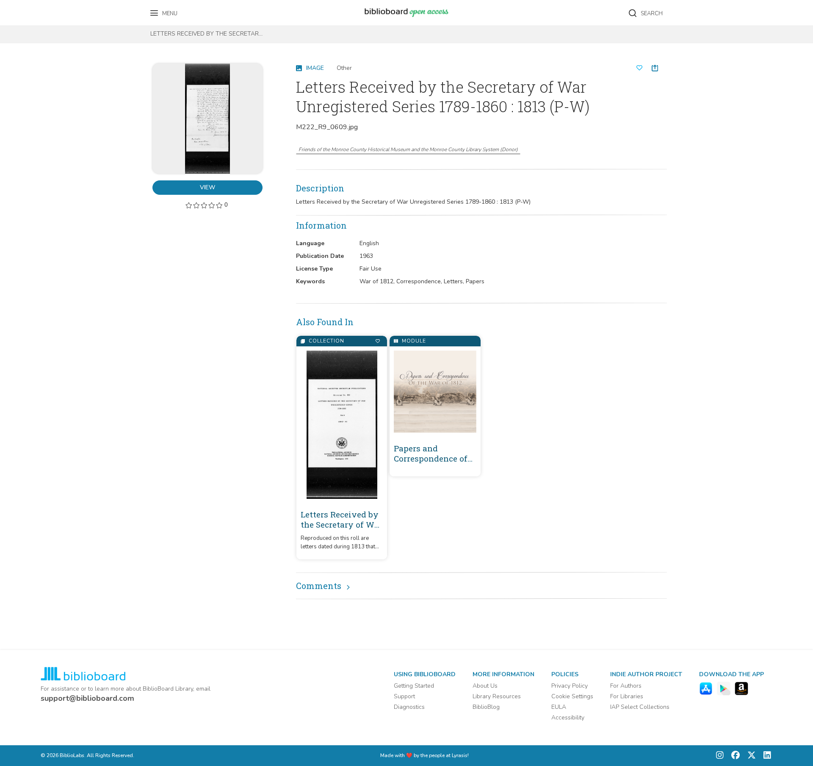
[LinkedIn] (765, 755)
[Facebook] (733, 755)
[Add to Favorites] (377, 341)
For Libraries (626, 696)
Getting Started (414, 686)
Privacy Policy (569, 686)
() (408, 149)
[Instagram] (719, 755)
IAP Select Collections (639, 707)
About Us (485, 686)
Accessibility (567, 717)
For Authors (626, 686)
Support (404, 696)
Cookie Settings (572, 696)
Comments (318, 585)
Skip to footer (42, 10)
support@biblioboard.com (87, 698)
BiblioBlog (486, 707)
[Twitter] (749, 755)
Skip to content (44, 10)
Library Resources (497, 696)
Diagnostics (409, 707)
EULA (558, 707)
